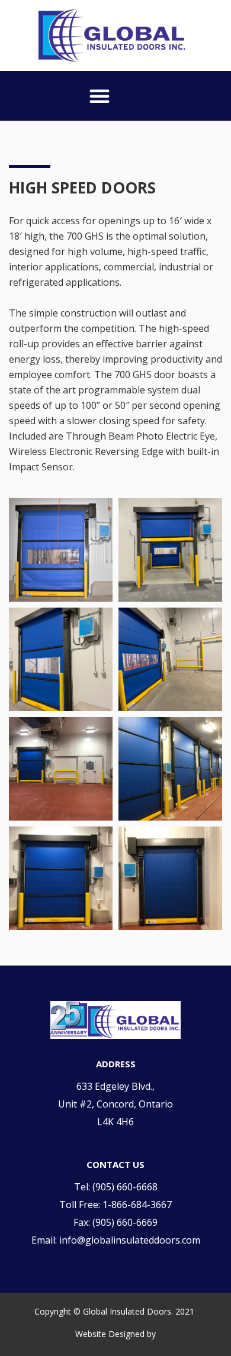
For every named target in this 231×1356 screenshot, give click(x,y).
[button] (100, 96)
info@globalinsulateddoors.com (129, 1240)
